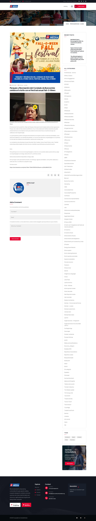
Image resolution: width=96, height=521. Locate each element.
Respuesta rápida (68, 357)
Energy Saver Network (69, 247)
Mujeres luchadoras (69, 300)
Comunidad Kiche (68, 190)
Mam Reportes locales (69, 294)
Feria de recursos (68, 262)
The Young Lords (68, 393)
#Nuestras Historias (69, 125)
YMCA (65, 422)
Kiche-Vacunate (68, 291)
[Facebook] (79, 1)
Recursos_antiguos (69, 346)
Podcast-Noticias (68, 337)
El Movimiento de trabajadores (71, 238)
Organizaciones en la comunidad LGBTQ (72, 324)
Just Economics (68, 282)
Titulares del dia (68, 398)
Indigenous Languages (70, 274)
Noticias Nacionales (69, 315)
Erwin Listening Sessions (70, 253)
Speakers (66, 372)
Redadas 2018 (67, 349)
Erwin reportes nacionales (70, 256)
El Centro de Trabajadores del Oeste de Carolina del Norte (74, 226)
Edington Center (68, 219)
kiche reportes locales (69, 288)
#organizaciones (68, 128)
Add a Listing (81, 6)
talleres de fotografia (69, 381)
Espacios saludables (69, 259)
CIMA (65, 187)
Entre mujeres (67, 250)
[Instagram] (83, 1)
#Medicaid (67, 110)
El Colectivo (67, 230)
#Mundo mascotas (69, 119)
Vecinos (66, 413)
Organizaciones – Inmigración (71, 320)
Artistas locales (68, 169)
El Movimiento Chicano (70, 235)
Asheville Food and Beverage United (73, 175)
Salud (65, 363)
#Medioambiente (68, 113)
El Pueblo (66, 244)
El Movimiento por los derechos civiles (73, 241)
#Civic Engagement (69, 78)
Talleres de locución (69, 384)
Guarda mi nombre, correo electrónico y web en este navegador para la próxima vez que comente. (34, 222)
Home (67, 24)
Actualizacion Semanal (70, 160)
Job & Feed (67, 279)
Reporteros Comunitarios (70, 352)
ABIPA (65, 157)
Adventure (67, 437)
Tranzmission (67, 404)
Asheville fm (67, 172)
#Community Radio (69, 81)
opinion (66, 317)
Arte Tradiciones (68, 166)
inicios (66, 276)
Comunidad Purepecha (70, 193)
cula (65, 207)
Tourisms (72, 439)
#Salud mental (68, 146)
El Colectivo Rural (68, 233)
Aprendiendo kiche (69, 163)
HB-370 (66, 271)
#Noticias (72, 24)
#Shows (66, 149)
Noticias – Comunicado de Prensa (72, 303)
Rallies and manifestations (70, 343)
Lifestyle (79, 437)
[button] (35, 107)
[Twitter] (81, 1)
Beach (73, 437)
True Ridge (67, 407)
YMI (65, 425)
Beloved (66, 178)
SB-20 (65, 366)
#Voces (66, 154)
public (66, 340)
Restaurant (67, 360)
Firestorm (66, 265)
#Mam (66, 108)
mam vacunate (68, 297)
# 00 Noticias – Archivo (70, 72)
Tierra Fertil (67, 396)
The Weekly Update (69, 390)
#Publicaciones (68, 137)
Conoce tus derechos (69, 201)
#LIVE (65, 105)
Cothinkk (66, 204)
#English (66, 93)
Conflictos (67, 195)
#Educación (67, 90)
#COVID (66, 84)
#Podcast (66, 134)
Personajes (67, 331)
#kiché (66, 99)
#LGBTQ (66, 102)
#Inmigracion (67, 96)
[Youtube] (76, 517)
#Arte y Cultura (68, 75)
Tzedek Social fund (69, 410)
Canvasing (67, 184)
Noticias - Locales (79, 24)
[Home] (14, 6)
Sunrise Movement (69, 378)
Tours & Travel (68, 401)
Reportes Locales (68, 355)
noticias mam (67, 312)
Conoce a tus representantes (71, 198)
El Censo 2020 (68, 222)
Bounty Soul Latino (69, 181)
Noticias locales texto (69, 309)
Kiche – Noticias (68, 285)
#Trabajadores (68, 152)
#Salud (66, 143)
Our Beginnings (68, 328)
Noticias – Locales (68, 306)
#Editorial (66, 87)
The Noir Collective (69, 387)
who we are (67, 419)
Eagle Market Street (69, 216)
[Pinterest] (85, 1)
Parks (66, 439)
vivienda (66, 416)
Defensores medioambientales (72, 210)
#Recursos (67, 140)
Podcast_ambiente (69, 334)
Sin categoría (67, 369)
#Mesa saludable (68, 116)
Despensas (67, 213)
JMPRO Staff (13, 85)
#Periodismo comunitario (70, 131)
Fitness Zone (67, 268)
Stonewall (66, 375)
